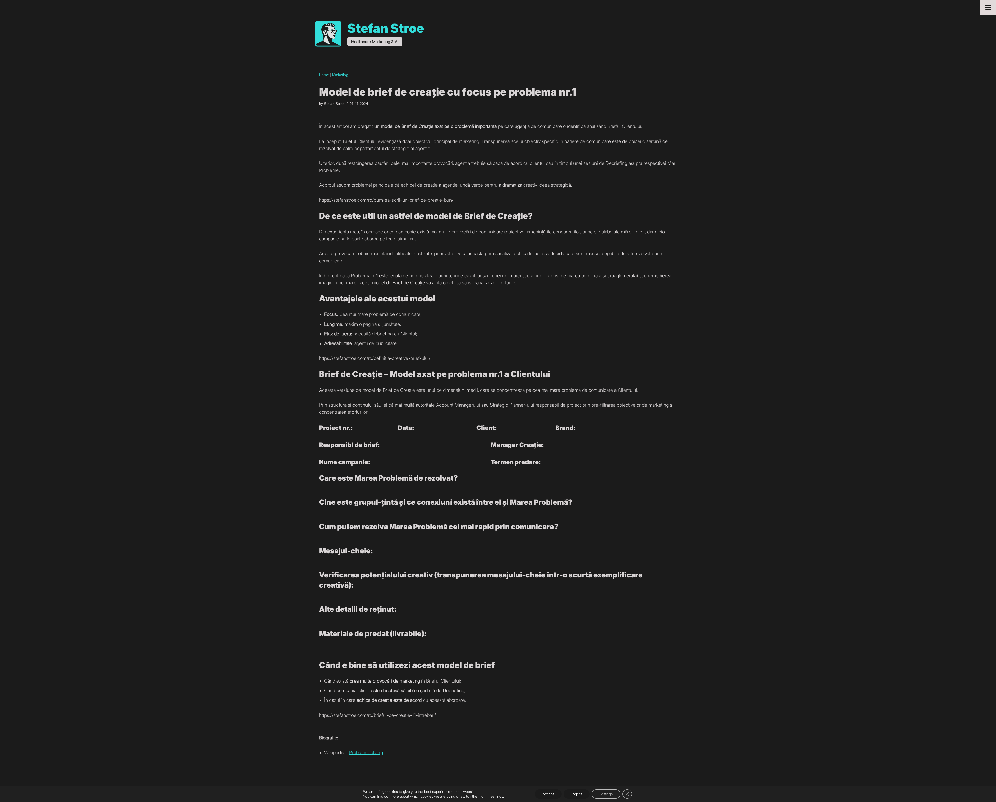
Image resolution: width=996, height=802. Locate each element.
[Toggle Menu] (988, 7)
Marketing (340, 74)
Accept (548, 794)
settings (496, 796)
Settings (606, 794)
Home (324, 74)
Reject (576, 794)
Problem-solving (366, 752)
